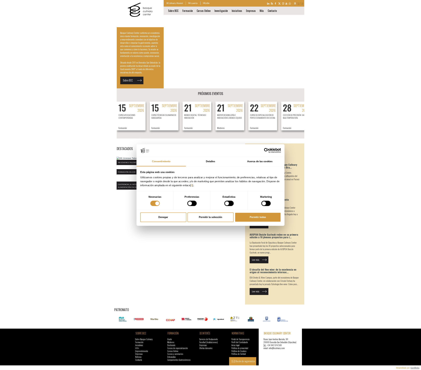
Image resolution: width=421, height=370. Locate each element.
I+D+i (137, 348)
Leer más (255, 259)
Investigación (221, 11)
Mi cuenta (193, 3)
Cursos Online (203, 11)
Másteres (170, 342)
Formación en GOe (127, 172)
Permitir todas (258, 217)
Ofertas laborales (205, 348)
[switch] (192, 203)
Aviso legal (235, 345)
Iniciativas (237, 11)
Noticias (138, 356)
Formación (187, 11)
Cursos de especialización (177, 348)
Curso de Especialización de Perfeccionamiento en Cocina (262, 116)
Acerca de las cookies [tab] (259, 161)
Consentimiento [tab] (161, 161)
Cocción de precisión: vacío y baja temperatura (295, 116)
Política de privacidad (239, 348)
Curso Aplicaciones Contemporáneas (126, 116)
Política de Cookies (238, 351)
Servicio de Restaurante (208, 339)
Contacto (272, 11)
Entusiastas (171, 356)
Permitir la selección (210, 217)
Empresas (251, 11)
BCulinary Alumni (175, 3)
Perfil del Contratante (239, 342)
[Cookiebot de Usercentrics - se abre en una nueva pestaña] (266, 150)
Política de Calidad (238, 353)
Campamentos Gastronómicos (178, 359)
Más (262, 11)
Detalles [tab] (210, 161)
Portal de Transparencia (240, 339)
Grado (169, 339)
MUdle (206, 3)
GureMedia (414, 367)
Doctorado (171, 345)
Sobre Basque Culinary (144, 339)
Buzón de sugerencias (245, 361)
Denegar (163, 217)
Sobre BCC (128, 80)
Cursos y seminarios (175, 353)
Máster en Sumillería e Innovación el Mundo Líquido (229, 116)
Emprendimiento (141, 351)
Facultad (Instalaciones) (208, 342)
